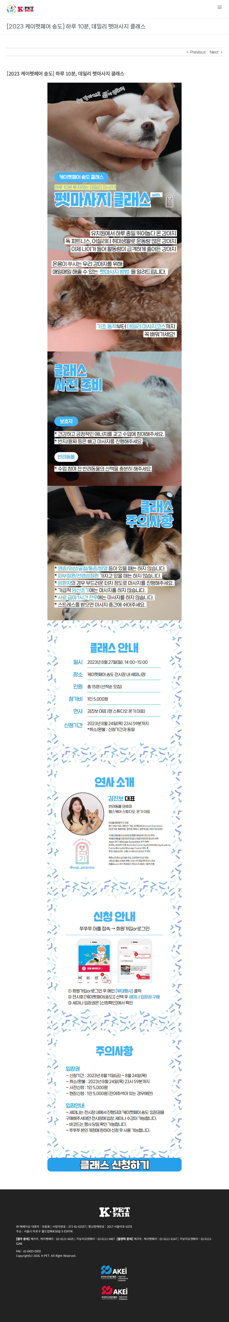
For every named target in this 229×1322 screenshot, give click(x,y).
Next (214, 52)
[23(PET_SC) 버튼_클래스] (114, 1160)
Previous (198, 52)
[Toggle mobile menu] (220, 7)
